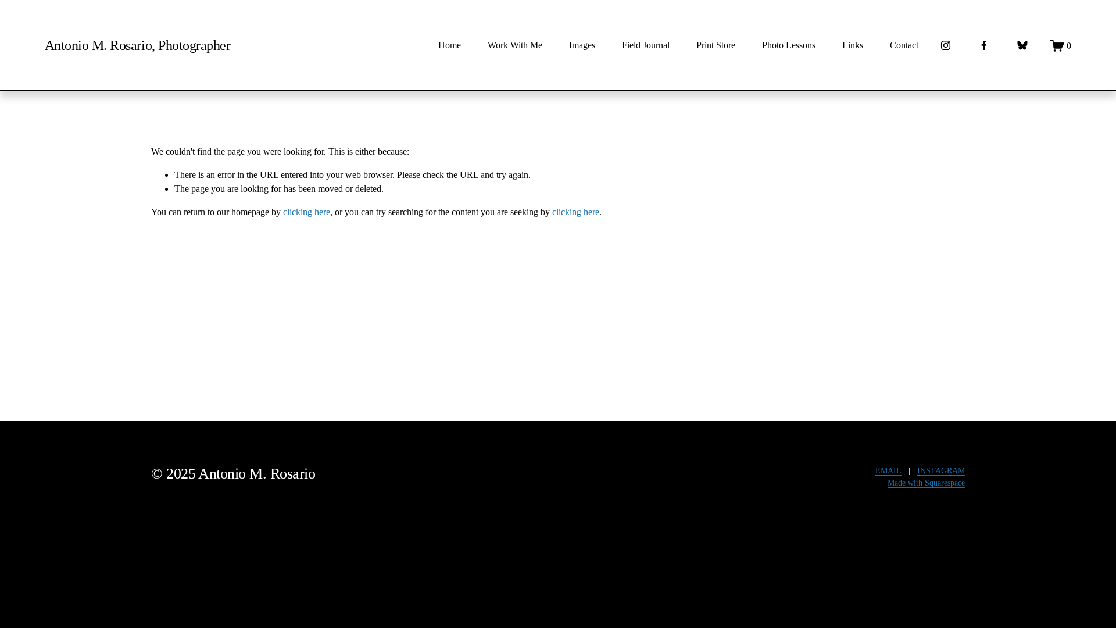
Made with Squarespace (926, 483)
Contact (904, 45)
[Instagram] (946, 45)
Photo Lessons (788, 45)
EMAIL (888, 470)
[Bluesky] (1022, 45)
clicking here (306, 212)
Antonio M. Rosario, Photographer (137, 45)
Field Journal (646, 45)
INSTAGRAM (941, 470)
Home (449, 45)
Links (852, 45)
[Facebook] (984, 45)
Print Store (715, 45)
